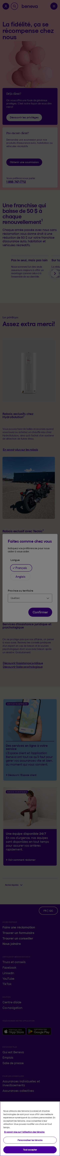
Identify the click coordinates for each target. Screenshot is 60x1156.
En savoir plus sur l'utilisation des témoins (24, 1132)
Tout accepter (30, 1149)
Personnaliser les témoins (30, 1140)
